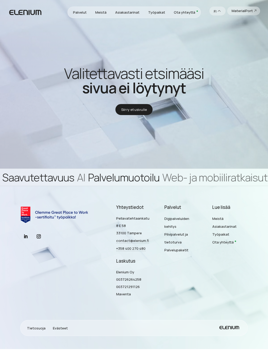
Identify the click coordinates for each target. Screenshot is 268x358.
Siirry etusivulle (134, 109)
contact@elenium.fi (132, 240)
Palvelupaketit (176, 250)
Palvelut (80, 12)
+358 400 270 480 (131, 248)
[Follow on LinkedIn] (25, 236)
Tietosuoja (36, 328)
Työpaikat (156, 12)
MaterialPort (242, 10)
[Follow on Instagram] (38, 236)
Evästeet (60, 328)
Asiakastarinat (127, 12)
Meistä (101, 12)
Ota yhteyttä (184, 12)
